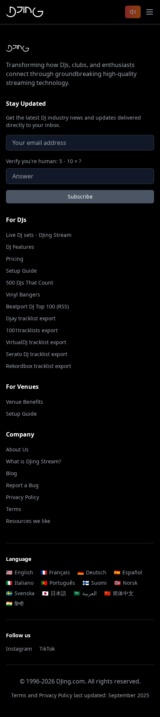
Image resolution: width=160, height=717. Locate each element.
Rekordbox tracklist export (38, 365)
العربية (85, 593)
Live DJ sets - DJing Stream (38, 234)
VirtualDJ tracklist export (36, 342)
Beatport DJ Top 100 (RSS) (37, 306)
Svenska (20, 593)
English (19, 572)
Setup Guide (21, 270)
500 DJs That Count (29, 282)
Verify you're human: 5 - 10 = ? (43, 161)
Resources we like (28, 520)
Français (55, 572)
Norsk (125, 582)
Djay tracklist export (30, 318)
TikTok (47, 648)
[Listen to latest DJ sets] (133, 12)
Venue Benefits (24, 401)
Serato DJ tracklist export (36, 354)
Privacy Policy (22, 497)
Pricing (14, 258)
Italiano (19, 582)
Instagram (19, 648)
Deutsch (91, 572)
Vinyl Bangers (23, 294)
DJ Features (20, 246)
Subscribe (80, 196)
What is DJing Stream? (33, 461)
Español (128, 572)
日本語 (54, 593)
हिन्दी (14, 603)
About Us (17, 449)
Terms (13, 509)
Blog (11, 473)
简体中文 (119, 593)
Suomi (95, 582)
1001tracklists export (32, 330)
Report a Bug (22, 485)
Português (58, 582)
